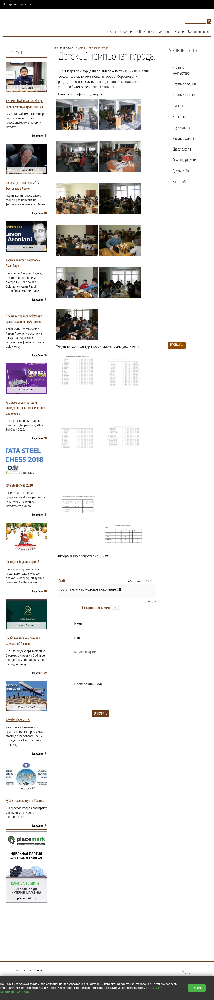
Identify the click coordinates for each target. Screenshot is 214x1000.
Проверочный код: (88, 684)
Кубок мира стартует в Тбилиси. (25, 801)
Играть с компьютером (182, 70)
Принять (196, 988)
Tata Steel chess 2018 (19, 485)
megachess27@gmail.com (19, 4)
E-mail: (79, 637)
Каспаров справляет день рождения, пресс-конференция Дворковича (25, 408)
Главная (178, 106)
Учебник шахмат (184, 139)
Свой (62, 581)
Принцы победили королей (22, 562)
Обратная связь (198, 32)
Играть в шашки (184, 95)
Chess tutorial (182, 149)
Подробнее (37, 135)
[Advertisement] (188, 264)
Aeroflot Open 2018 (18, 720)
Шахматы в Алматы (63, 48)
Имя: (78, 623)
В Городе (126, 32)
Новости (16, 53)
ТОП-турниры (145, 32)
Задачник (164, 32)
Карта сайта (180, 182)
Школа (111, 32)
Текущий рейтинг (184, 160)
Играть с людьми (184, 84)
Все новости (181, 117)
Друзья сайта (181, 171)
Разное (179, 32)
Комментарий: (85, 651)
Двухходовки (182, 128)
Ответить (150, 601)
